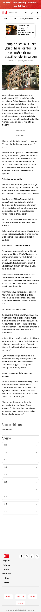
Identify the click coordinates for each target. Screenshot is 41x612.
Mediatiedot (6, 565)
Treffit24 (20, 603)
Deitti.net (8, 596)
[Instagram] (32, 13)
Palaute (6, 582)
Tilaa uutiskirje (6, 574)
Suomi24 (33, 596)
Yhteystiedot (6, 561)
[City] (6, 556)
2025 (5, 445)
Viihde (14, 19)
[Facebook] (26, 13)
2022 (5, 467)
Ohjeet (6, 578)
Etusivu (5, 19)
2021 (5, 474)
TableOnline (20, 596)
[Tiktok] (37, 13)
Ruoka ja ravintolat (26, 19)
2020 (5, 482)
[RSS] (37, 556)
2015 (5, 511)
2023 (5, 460)
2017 (5, 504)
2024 (5, 452)
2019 (5, 489)
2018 (5, 497)
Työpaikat (6, 569)
